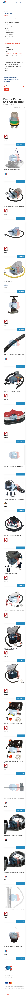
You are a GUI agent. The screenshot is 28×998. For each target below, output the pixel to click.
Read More (21, 256)
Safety (6, 70)
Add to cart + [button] (20, 144)
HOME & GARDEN (8, 75)
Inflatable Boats (10, 49)
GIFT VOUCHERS (8, 13)
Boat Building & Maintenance (12, 26)
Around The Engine (10, 20)
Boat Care (7, 28)
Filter (7, 89)
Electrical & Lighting (10, 36)
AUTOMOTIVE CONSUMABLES (11, 79)
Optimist (8, 58)
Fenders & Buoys (9, 39)
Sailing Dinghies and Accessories (14, 55)
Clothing (7, 30)
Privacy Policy (13, 986)
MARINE (6, 15)
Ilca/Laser (8, 60)
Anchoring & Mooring (10, 18)
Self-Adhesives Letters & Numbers (14, 62)
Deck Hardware (9, 34)
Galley (6, 41)
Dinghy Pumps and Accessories (14, 53)
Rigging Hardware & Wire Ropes (13, 66)
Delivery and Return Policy (15, 988)
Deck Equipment (9, 32)
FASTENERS (7, 81)
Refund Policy (7, 988)
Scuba (7, 47)
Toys (7, 51)
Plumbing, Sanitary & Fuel (11, 64)
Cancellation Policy (20, 986)
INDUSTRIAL (7, 73)
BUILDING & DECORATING (10, 77)
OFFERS (6, 11)
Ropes (6, 68)
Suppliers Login (7, 986)
